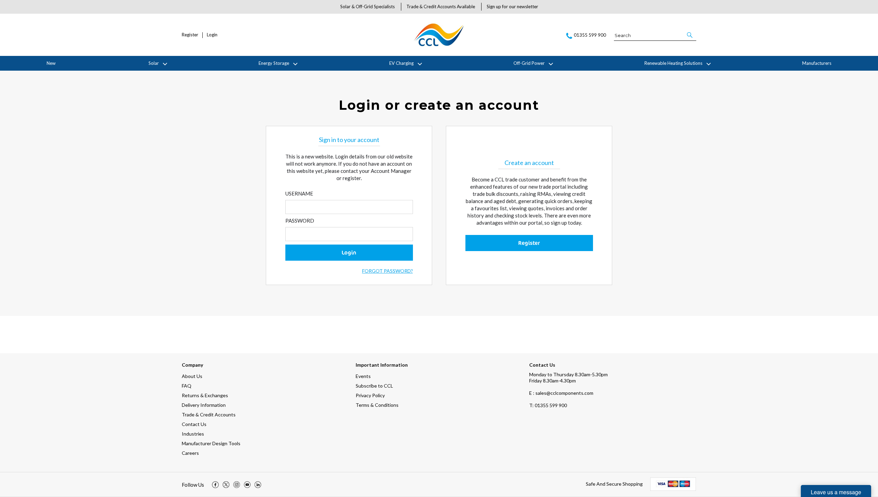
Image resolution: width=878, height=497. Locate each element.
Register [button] (529, 243)
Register (190, 34)
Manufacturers (816, 63)
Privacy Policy (370, 395)
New (51, 63)
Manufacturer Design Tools (211, 443)
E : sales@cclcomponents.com (561, 393)
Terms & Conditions (377, 405)
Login (212, 34)
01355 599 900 (548, 405)
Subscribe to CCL (374, 386)
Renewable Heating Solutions (673, 63)
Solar (154, 63)
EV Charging (401, 63)
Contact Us (194, 424)
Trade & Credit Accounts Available (440, 6)
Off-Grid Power (529, 63)
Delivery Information (204, 405)
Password (299, 220)
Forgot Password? (387, 271)
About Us (192, 376)
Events (363, 376)
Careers (190, 453)
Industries (193, 434)
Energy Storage (274, 63)
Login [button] (349, 252)
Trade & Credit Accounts (209, 414)
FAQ (186, 386)
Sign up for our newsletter (512, 6)
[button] (690, 34)
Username (299, 193)
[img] (215, 484)
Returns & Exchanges (205, 395)
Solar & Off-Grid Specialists (367, 6)
